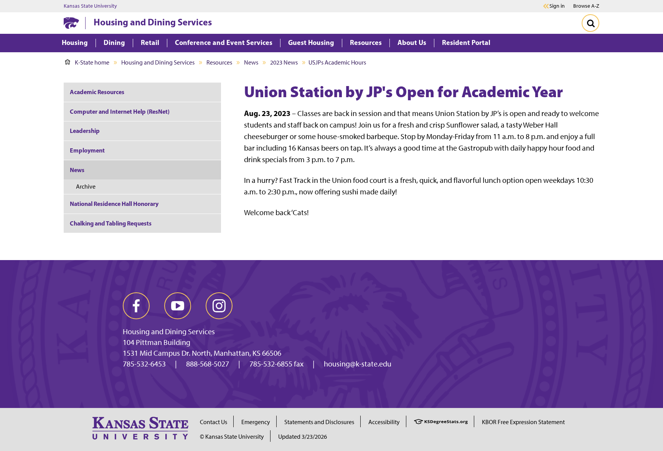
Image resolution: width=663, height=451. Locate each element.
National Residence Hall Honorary (114, 203)
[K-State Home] (71, 22)
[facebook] (136, 305)
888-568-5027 (207, 363)
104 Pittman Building (156, 342)
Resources (219, 62)
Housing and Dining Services (153, 22)
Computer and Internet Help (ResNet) (120, 111)
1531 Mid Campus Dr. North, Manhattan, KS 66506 (202, 353)
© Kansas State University (232, 436)
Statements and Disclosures (319, 422)
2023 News (284, 62)
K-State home (92, 62)
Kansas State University (90, 6)
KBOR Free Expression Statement (523, 422)
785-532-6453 (144, 363)
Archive (86, 186)
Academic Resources (97, 92)
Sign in (557, 6)
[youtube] (177, 305)
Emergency (255, 422)
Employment (87, 150)
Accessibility (384, 422)
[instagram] (219, 305)
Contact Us (213, 422)
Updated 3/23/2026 (302, 436)
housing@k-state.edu (357, 363)
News (251, 62)
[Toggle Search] (590, 23)
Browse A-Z (586, 6)
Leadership (85, 130)
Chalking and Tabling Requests (111, 223)
